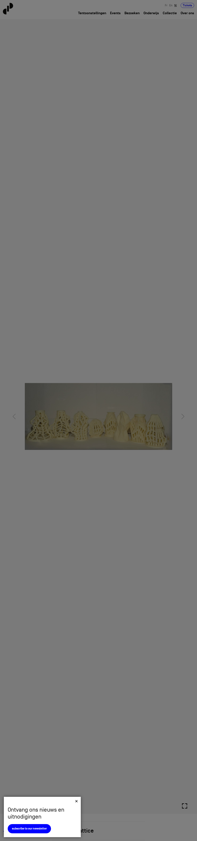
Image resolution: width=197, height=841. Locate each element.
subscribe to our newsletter (29, 828)
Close (76, 801)
